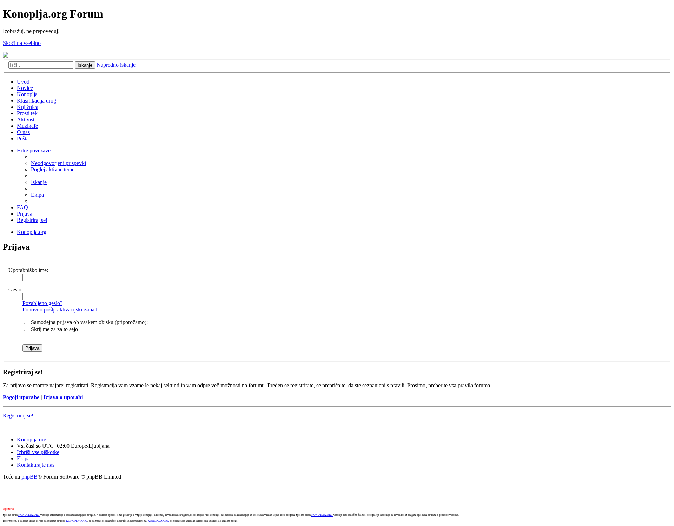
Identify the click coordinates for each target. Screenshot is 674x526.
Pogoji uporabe (21, 397)
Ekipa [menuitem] (37, 195)
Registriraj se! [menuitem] (32, 220)
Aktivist (25, 120)
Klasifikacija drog (36, 101)
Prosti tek (27, 113)
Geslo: (15, 289)
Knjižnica (27, 107)
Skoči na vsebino (22, 43)
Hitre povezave (34, 150)
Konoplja (27, 94)
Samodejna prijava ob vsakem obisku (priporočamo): (88, 322)
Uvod (23, 82)
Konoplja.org (31, 232)
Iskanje (85, 65)
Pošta (23, 139)
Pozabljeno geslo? (42, 303)
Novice (25, 88)
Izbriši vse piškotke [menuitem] (38, 452)
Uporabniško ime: (28, 270)
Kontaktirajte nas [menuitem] (35, 465)
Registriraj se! (18, 416)
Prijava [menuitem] (24, 214)
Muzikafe (27, 126)
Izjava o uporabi (63, 397)
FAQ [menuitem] (22, 207)
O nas (23, 132)
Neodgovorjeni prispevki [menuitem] (58, 163)
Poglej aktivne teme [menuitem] (52, 169)
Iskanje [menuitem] (39, 182)
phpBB (29, 477)
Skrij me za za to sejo (53, 329)
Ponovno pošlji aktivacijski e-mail (59, 310)
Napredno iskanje (116, 65)
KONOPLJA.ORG (29, 515)
